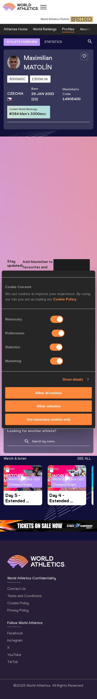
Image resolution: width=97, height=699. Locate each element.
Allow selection (49, 406)
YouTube (14, 655)
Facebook (15, 633)
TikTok (12, 662)
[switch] (58, 333)
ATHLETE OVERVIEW (21, 42)
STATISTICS (53, 42)
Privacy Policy (18, 610)
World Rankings (45, 29)
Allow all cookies (48, 393)
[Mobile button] (43, 7)
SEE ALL (84, 458)
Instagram (14, 640)
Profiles (68, 29)
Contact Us (16, 589)
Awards (86, 29)
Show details (72, 379)
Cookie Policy (64, 299)
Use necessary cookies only (48, 419)
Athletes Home (16, 29)
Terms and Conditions (24, 596)
